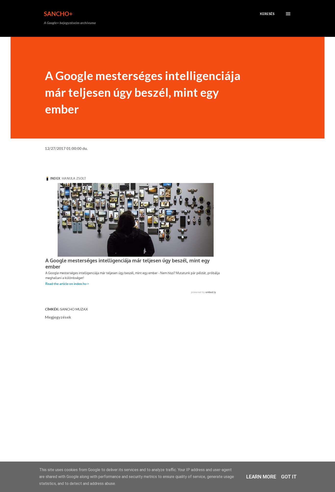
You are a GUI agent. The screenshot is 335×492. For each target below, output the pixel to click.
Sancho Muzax (74, 309)
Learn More (261, 477)
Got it (289, 477)
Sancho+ (58, 13)
